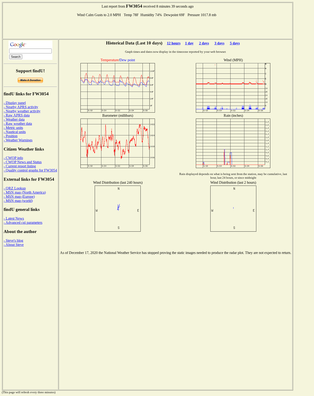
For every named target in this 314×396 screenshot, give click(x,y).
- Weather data (14, 119)
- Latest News (14, 218)
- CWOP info (13, 158)
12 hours (173, 43)
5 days (235, 43)
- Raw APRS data (17, 115)
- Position (10, 136)
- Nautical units (15, 132)
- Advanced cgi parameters (23, 222)
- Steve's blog (13, 240)
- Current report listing (20, 166)
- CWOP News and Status (23, 162)
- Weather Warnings (18, 140)
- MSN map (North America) (25, 192)
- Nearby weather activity (22, 111)
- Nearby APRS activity (21, 107)
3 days (219, 43)
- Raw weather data (18, 123)
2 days (204, 43)
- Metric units (13, 128)
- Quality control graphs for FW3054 (30, 170)
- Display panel (15, 103)
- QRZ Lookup (15, 188)
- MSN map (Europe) (19, 196)
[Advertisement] (147, 27)
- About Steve (14, 245)
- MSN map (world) (18, 201)
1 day (189, 43)
